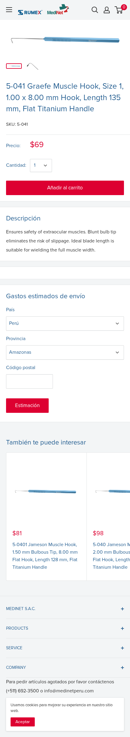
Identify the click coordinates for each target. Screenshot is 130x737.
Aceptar (22, 721)
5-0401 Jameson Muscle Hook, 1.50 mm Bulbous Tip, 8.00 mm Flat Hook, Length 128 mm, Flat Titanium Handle (45, 556)
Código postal (20, 368)
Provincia (15, 339)
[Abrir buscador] (95, 10)
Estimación (27, 405)
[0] (119, 10)
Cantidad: (16, 165)
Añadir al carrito (65, 188)
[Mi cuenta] (107, 10)
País (10, 310)
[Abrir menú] (9, 9)
